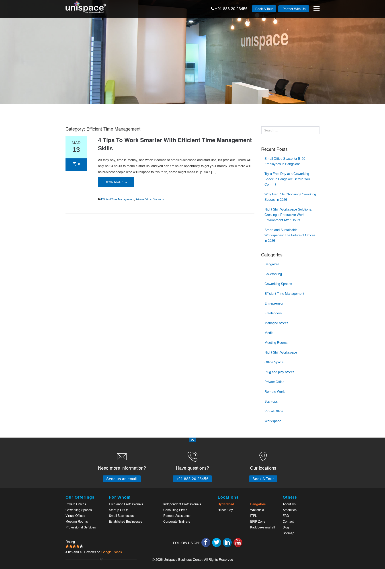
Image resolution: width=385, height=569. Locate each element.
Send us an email (121, 479)
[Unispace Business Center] (91, 6)
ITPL (253, 515)
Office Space (273, 362)
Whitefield (257, 510)
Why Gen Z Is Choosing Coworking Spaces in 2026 (290, 196)
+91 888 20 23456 (231, 8)
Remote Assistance (176, 515)
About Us (289, 504)
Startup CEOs (118, 510)
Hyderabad (226, 504)
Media (268, 333)
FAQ (286, 515)
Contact (288, 521)
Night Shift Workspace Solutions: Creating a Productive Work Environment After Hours (288, 214)
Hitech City (225, 510)
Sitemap (288, 533)
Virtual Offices (75, 515)
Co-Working (273, 274)
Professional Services (81, 527)
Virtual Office (273, 411)
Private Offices (76, 504)
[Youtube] (237, 542)
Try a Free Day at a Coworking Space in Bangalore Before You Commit (287, 179)
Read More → (116, 182)
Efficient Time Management (117, 199)
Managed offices (276, 323)
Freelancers (273, 313)
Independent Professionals (182, 504)
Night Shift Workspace (280, 352)
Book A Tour (264, 9)
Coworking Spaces (278, 284)
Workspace (272, 421)
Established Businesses (125, 521)
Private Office (143, 199)
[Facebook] (205, 542)
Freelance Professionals (126, 504)
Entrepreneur (273, 303)
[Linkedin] (227, 542)
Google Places (111, 552)
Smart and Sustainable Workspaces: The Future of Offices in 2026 (289, 235)
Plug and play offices (279, 372)
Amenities (290, 510)
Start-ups (158, 199)
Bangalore (271, 264)
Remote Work (274, 391)
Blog (286, 527)
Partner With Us (294, 9)
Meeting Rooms (276, 342)
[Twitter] (216, 542)
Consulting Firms (175, 510)
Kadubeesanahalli (262, 527)
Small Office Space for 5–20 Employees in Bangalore (284, 161)
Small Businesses (121, 515)
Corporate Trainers (176, 521)
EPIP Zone (257, 521)
